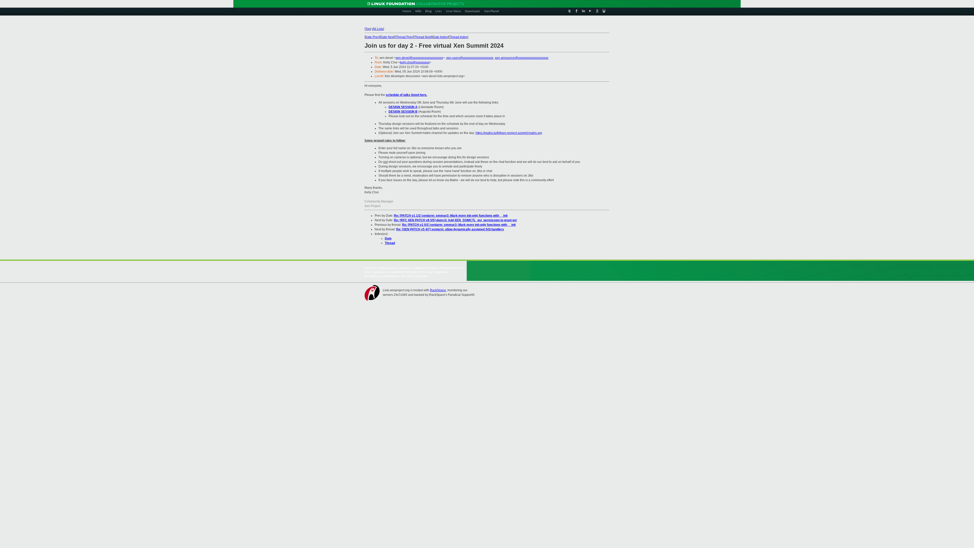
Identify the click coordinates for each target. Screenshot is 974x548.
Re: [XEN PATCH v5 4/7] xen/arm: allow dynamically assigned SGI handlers (450, 229)
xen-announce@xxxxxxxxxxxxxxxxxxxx (521, 58)
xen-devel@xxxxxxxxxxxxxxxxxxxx (419, 58)
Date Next (387, 37)
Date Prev (372, 37)
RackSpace (438, 290)
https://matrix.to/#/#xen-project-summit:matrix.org (509, 133)
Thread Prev (404, 37)
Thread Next (422, 37)
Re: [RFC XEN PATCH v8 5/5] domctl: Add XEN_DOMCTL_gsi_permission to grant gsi (455, 220)
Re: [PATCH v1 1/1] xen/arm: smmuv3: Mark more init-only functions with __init (451, 215)
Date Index (440, 37)
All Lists (378, 29)
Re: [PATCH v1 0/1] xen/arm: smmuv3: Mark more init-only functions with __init (459, 225)
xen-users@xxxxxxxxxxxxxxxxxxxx (469, 58)
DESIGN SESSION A (403, 107)
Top (367, 29)
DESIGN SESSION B (403, 111)
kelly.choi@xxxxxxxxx (414, 62)
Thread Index (458, 37)
